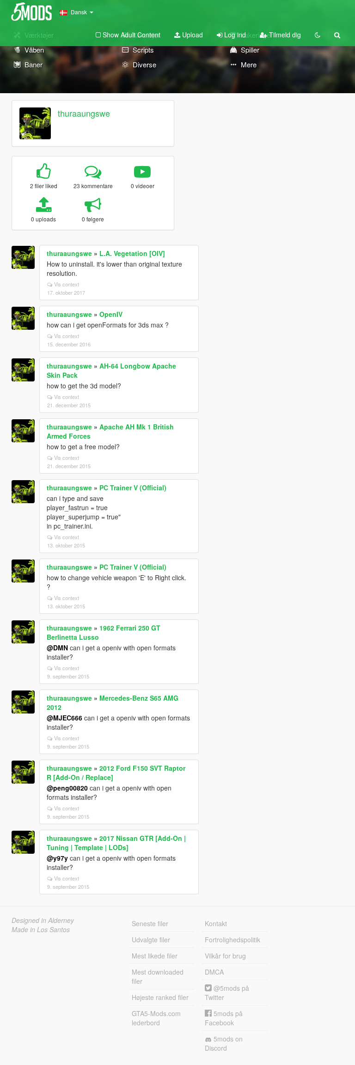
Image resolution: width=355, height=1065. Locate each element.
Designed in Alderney (43, 920)
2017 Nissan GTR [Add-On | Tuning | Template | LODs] (116, 842)
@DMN (57, 647)
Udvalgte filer (151, 939)
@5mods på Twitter (227, 992)
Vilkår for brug (225, 955)
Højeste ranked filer (160, 997)
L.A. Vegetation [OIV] (132, 253)
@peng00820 (67, 787)
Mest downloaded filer (158, 976)
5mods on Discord (224, 1043)
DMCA (214, 971)
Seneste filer (150, 923)
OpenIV (110, 314)
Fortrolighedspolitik (232, 939)
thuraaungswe (84, 113)
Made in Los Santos (41, 929)
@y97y (57, 858)
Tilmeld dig (284, 34)
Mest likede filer (155, 955)
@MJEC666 (64, 717)
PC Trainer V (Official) (132, 487)
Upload (191, 34)
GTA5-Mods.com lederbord (156, 1018)
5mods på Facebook (224, 1018)
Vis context (66, 284)
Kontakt (216, 923)
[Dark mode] (317, 34)
